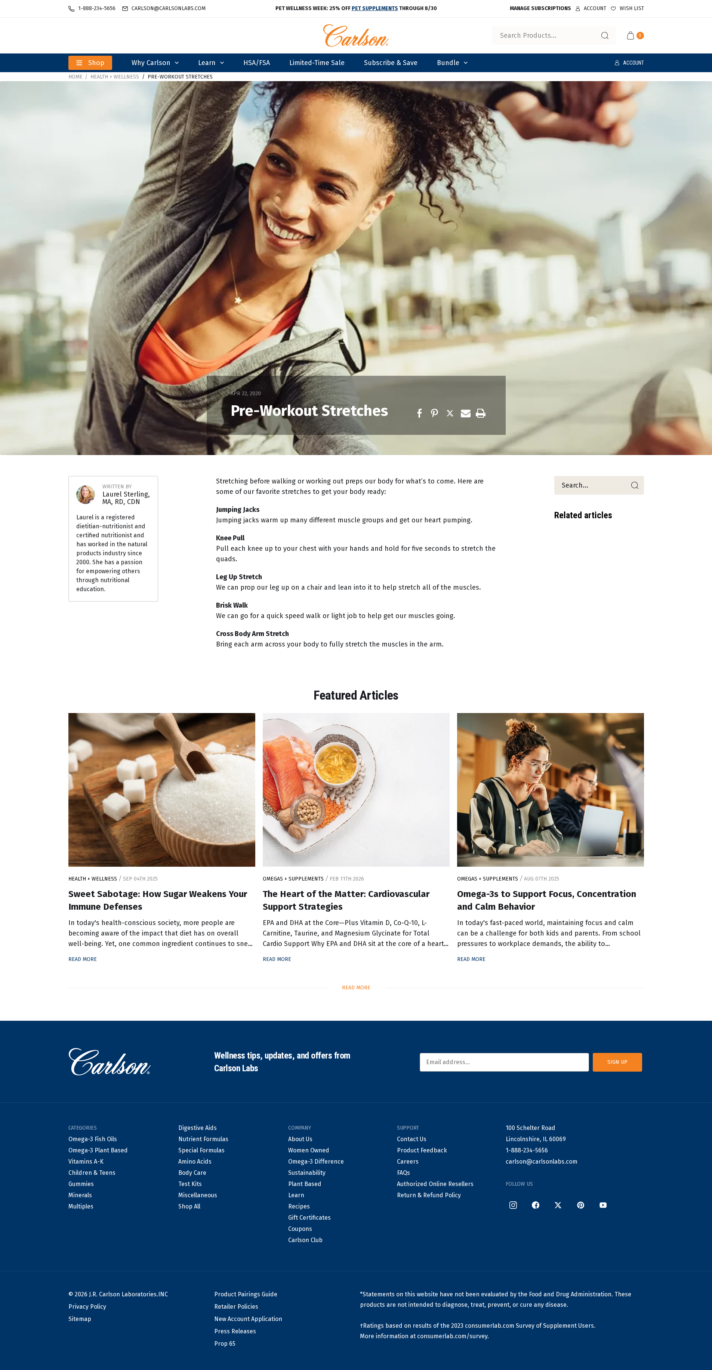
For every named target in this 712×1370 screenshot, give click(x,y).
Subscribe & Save (390, 63)
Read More (82, 959)
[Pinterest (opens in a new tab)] (580, 1205)
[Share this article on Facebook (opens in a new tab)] (421, 413)
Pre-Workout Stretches (180, 77)
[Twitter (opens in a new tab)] (558, 1205)
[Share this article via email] (466, 413)
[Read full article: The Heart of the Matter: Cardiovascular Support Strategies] (356, 790)
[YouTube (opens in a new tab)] (602, 1205)
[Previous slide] (68, 775)
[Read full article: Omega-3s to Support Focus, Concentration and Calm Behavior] (550, 790)
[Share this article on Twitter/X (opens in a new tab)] (451, 413)
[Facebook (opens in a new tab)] (535, 1205)
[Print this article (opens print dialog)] (481, 413)
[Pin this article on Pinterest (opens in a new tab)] (436, 413)
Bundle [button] (448, 63)
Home (75, 77)
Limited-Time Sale (317, 63)
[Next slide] (644, 775)
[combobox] (554, 35)
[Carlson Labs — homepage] (109, 1062)
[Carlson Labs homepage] (356, 35)
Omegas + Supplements (294, 879)
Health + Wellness (114, 77)
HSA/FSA (256, 63)
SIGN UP (617, 1062)
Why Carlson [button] (151, 63)
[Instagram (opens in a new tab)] (513, 1205)
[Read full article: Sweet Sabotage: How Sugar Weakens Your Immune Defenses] (161, 790)
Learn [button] (207, 63)
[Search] (604, 35)
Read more (356, 988)
